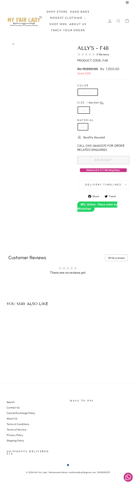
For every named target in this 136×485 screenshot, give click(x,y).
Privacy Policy (15, 435)
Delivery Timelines (103, 184)
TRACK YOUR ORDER (68, 30)
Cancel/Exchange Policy (21, 413)
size (88, 102)
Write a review (116, 257)
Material (85, 120)
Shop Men (58, 24)
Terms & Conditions (18, 424)
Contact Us (13, 407)
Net (82, 127)
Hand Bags (80, 11)
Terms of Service (16, 429)
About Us (78, 24)
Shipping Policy (15, 440)
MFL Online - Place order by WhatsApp (97, 206)
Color (83, 85)
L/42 (83, 110)
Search (11, 402)
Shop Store (57, 11)
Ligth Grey (87, 92)
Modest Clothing (66, 17)
